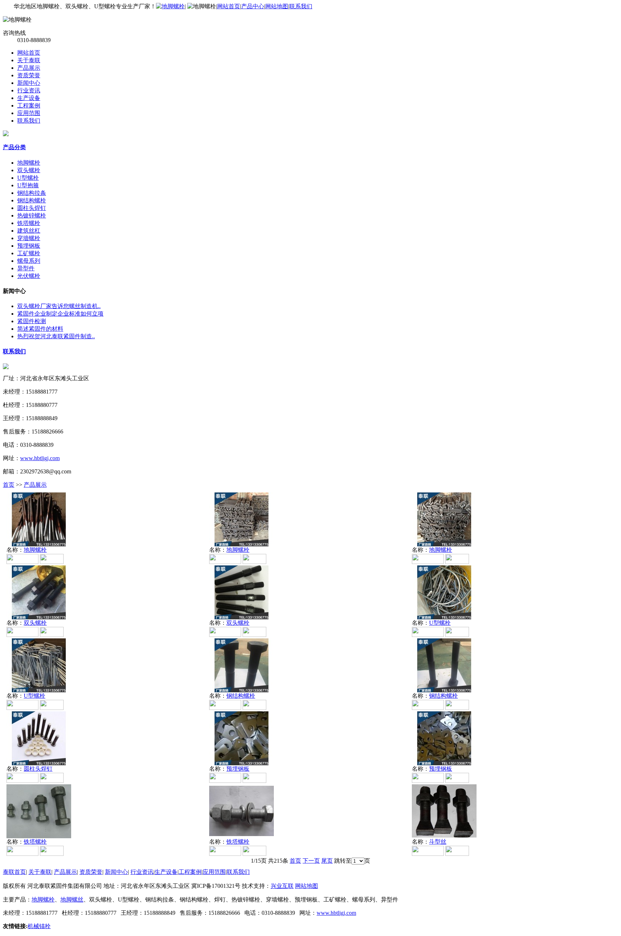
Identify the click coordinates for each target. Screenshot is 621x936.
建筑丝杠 (28, 231)
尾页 (327, 861)
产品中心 (252, 6)
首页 (8, 485)
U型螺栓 (28, 178)
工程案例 (28, 105)
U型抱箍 (28, 185)
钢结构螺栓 (31, 200)
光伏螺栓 (28, 276)
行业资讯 (28, 90)
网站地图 (276, 6)
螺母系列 (28, 261)
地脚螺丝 (71, 899)
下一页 (311, 861)
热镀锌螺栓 (31, 215)
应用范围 (28, 113)
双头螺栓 (28, 170)
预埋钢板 (28, 246)
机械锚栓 (39, 926)
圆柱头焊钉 (31, 208)
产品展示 (28, 68)
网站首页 (228, 6)
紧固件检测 (31, 321)
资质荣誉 (28, 75)
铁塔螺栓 (28, 223)
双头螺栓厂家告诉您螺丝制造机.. (59, 306)
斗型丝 (437, 842)
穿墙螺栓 (28, 238)
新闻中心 (28, 83)
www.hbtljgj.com (40, 458)
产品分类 (14, 147)
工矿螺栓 (28, 253)
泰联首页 (14, 872)
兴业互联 (282, 886)
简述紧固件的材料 (40, 329)
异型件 (25, 268)
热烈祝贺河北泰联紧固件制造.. (56, 336)
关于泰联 (28, 60)
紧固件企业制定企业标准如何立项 (60, 314)
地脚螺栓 (28, 163)
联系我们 (300, 6)
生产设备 (28, 98)
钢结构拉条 (31, 193)
